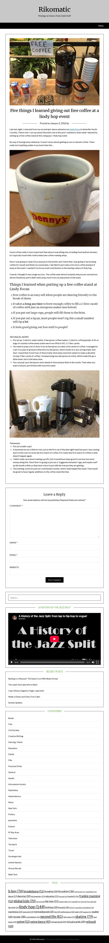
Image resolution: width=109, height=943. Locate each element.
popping (87, 912)
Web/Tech (12, 874)
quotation (12, 820)
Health (11, 778)
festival (63, 896)
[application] (54, 639)
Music (11, 802)
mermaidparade (44, 911)
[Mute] (93, 662)
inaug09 (76, 901)
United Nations (15, 862)
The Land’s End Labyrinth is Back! (22, 684)
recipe (19, 916)
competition (91, 892)
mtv (57, 912)
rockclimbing (33, 917)
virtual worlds (76, 921)
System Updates (15, 702)
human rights (65, 901)
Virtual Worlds (14, 868)
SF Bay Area (13, 832)
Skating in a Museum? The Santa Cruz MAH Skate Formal (33, 678)
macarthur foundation (84, 908)
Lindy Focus (74, 129)
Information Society (17, 784)
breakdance (34, 891)
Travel (11, 850)
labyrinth (13, 907)
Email (13, 555)
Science (11, 826)
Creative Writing (15, 736)
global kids (25, 901)
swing (23, 921)
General (11, 772)
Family (11, 754)
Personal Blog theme (71, 939)
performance (67, 912)
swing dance (40, 921)
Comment (16, 505)
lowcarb (63, 907)
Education (12, 748)
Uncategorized (14, 856)
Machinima (13, 790)
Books (11, 718)
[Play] (11, 662)
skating (84, 916)
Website (14, 567)
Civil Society (13, 730)
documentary (38, 896)
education (51, 896)
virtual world (58, 922)
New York (12, 808)
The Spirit (12, 844)
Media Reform (14, 796)
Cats (10, 724)
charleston (79, 892)
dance (12, 896)
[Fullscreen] (97, 662)
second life (51, 916)
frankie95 (73, 896)
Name (13, 542)
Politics (11, 814)
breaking (51, 891)
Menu (101, 25)
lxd (72, 907)
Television (12, 838)
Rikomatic (55, 9)
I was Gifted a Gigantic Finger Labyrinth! (26, 691)
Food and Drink (15, 766)
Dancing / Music (15, 742)
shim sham (69, 917)
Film (10, 760)
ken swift (91, 901)
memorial (28, 912)
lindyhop (51, 907)
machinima (15, 911)
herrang (40, 901)
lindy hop (32, 906)
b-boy (15, 891)
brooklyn (66, 891)
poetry (79, 912)
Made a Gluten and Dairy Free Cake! (24, 696)
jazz (84, 902)
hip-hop (51, 901)
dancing (24, 896)
